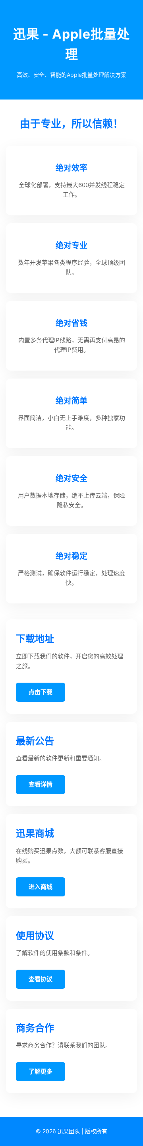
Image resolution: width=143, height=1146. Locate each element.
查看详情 (40, 784)
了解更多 (40, 1071)
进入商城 (40, 886)
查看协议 (40, 979)
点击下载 (40, 692)
